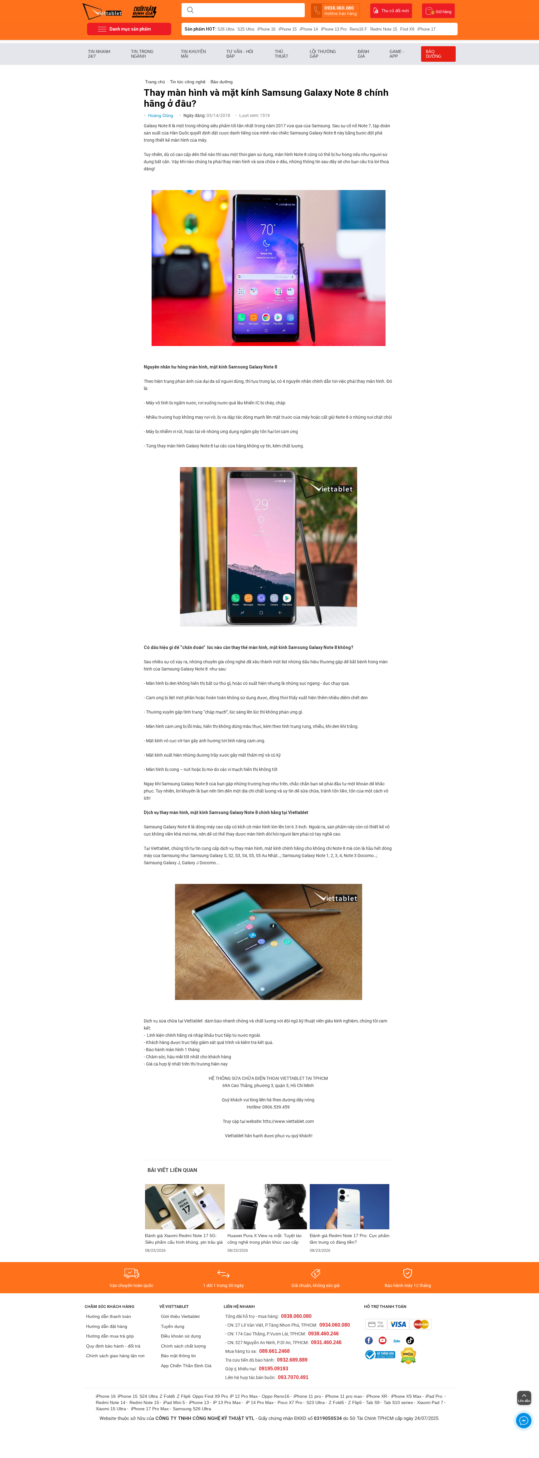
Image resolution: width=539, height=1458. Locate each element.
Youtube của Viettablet (384, 1340)
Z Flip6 (184, 1396)
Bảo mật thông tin (178, 1355)
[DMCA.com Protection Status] (406, 1356)
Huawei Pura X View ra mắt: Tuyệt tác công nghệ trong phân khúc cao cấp (264, 1239)
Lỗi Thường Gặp (323, 54)
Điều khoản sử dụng (181, 1336)
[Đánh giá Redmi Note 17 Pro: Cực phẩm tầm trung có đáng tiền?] (350, 1206)
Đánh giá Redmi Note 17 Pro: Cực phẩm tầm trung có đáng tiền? (350, 1239)
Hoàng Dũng (161, 115)
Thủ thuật (282, 54)
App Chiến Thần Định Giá (186, 1365)
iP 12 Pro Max (244, 1396)
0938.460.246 (323, 1333)
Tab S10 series (398, 1402)
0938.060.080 (340, 10)
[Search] (190, 10)
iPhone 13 (199, 1402)
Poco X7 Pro (290, 1402)
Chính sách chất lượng (183, 1345)
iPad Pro (434, 1396)
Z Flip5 (355, 1402)
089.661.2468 (274, 1351)
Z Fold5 (336, 1402)
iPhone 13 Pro (334, 29)
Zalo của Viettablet (397, 1340)
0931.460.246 (326, 1342)
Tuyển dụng (172, 1326)
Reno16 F (358, 29)
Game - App (397, 54)
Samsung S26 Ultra (192, 1408)
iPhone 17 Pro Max (150, 1408)
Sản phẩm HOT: (200, 29)
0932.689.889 (292, 1360)
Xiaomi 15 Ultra (111, 1408)
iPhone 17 (426, 29)
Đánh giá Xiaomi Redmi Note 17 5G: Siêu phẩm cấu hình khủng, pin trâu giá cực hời (184, 1239)
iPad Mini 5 (174, 1402)
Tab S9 (373, 1402)
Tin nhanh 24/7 (99, 54)
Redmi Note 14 (110, 1402)
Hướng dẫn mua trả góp (110, 1336)
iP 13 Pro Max (227, 1402)
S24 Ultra (148, 1396)
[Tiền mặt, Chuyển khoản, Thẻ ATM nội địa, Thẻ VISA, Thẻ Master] (398, 1324)
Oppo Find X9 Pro (210, 1396)
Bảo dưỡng (434, 54)
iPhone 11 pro (307, 1396)
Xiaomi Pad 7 (430, 1402)
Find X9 (407, 29)
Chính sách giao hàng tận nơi (115, 1355)
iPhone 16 (266, 29)
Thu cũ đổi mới (395, 10)
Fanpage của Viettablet (370, 1340)
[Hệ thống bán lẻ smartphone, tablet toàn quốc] (104, 11)
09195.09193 (273, 1368)
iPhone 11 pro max (343, 1396)
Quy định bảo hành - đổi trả (113, 1345)
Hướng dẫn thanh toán (108, 1316)
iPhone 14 (309, 29)
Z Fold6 (167, 1396)
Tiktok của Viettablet (411, 1340)
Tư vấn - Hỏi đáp (239, 54)
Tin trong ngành (142, 54)
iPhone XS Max (406, 1396)
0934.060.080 (334, 1325)
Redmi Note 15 (383, 29)
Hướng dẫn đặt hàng (106, 1326)
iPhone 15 (288, 29)
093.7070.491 (293, 1377)
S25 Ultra (245, 29)
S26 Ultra (225, 29)
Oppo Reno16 (275, 1396)
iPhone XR (376, 1396)
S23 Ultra (315, 1402)
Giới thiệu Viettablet (180, 1316)
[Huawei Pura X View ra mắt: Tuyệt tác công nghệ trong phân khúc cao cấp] (267, 1206)
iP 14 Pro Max (260, 1402)
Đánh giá (363, 54)
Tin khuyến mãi (193, 54)
